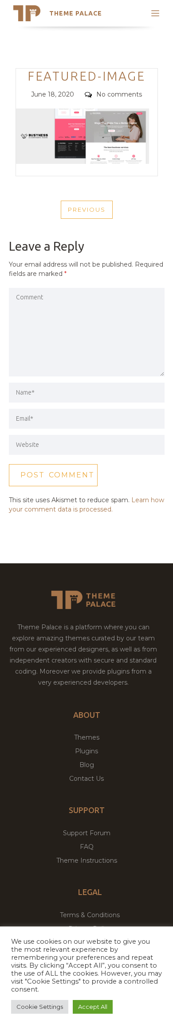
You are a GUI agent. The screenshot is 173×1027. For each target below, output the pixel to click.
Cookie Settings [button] (39, 1006)
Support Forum (86, 833)
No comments (119, 94)
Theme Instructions (86, 860)
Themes (86, 737)
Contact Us (86, 779)
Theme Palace (75, 13)
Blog (86, 765)
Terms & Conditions (90, 915)
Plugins (86, 751)
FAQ (87, 847)
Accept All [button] (92, 1006)
